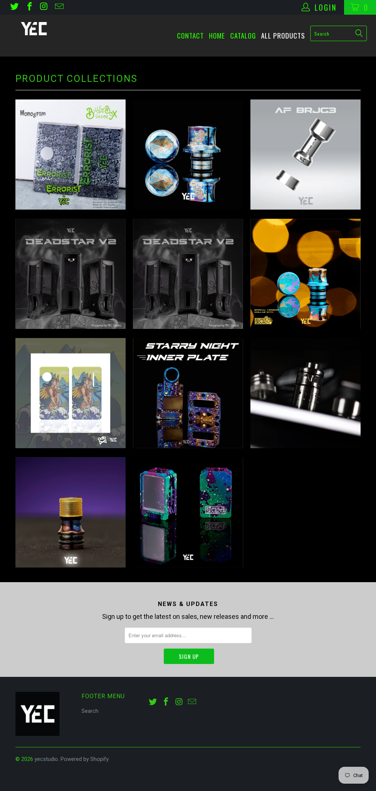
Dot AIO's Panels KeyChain (70, 393)
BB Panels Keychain (70, 154)
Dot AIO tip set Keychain (305, 274)
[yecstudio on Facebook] (28, 7)
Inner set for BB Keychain (188, 393)
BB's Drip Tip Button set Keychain (188, 154)
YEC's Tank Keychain (188, 512)
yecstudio (46, 759)
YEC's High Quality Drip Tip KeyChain (70, 512)
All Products (283, 35)
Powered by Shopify (85, 759)
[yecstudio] (33, 29)
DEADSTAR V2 (70, 274)
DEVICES (188, 274)
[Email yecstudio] (58, 7)
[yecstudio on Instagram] (43, 7)
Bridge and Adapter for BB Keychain (305, 154)
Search (90, 711)
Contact (190, 35)
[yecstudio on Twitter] (14, 7)
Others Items (305, 393)
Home (217, 35)
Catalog (243, 35)
